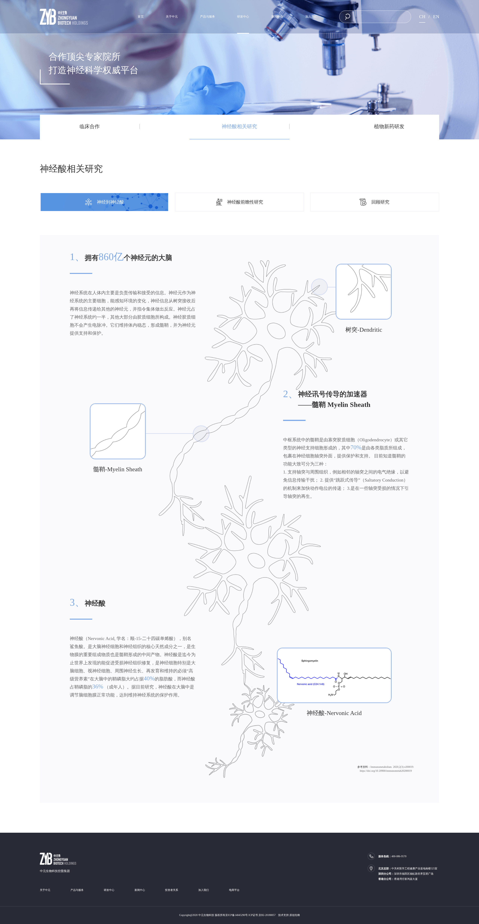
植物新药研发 (389, 126)
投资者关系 (171, 890)
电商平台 (234, 890)
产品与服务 (207, 16)
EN (436, 16)
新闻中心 (277, 16)
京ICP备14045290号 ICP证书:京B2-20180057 (250, 915)
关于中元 (172, 16)
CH (422, 16)
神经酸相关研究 (239, 126)
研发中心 (243, 16)
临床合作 (90, 126)
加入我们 (311, 16)
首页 (141, 16)
